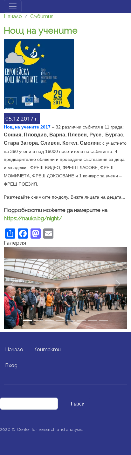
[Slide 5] (81, 320)
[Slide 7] (103, 320)
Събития (41, 16)
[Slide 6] (92, 320)
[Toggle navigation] (13, 6)
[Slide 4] (70, 320)
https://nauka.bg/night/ (33, 218)
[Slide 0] (27, 320)
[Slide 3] (60, 320)
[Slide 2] (49, 320)
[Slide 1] (38, 320)
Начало (13, 16)
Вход (11, 365)
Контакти (47, 349)
